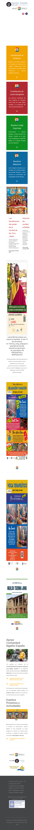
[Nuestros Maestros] (17, 181)
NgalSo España (19, 792)
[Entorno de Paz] (17, 766)
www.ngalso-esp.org (19, 822)
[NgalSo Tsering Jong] (17, 580)
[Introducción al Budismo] (17, 77)
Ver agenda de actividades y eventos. (17, 739)
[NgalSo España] (17, 3)
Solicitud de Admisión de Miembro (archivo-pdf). (16, 679)
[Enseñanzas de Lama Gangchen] (17, 111)
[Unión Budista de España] (17, 801)
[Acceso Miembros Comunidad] (26, 13)
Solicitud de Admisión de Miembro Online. (16, 684)
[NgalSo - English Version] (23, 13)
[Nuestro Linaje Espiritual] (17, 147)
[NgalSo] (20, 7)
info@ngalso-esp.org (19, 368)
